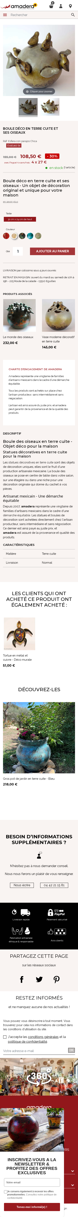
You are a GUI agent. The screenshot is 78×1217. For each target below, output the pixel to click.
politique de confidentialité (27, 1042)
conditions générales (43, 1037)
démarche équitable (16, 515)
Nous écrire (22, 885)
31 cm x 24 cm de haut (20, 219)
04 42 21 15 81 (54, 885)
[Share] (21, 979)
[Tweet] (39, 979)
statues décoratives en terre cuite (30, 462)
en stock (56, 168)
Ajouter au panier (52, 251)
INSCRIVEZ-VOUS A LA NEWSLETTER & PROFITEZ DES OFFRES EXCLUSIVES (31, 1166)
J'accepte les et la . (37, 1039)
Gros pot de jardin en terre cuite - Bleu (29, 778)
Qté (8, 251)
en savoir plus (10, 201)
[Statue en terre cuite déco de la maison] (49, 107)
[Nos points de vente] (70, 6)
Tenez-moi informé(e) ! (32, 1206)
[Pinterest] (56, 979)
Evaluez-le (13, 145)
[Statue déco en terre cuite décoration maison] (28, 107)
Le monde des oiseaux (18, 337)
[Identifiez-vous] (61, 6)
